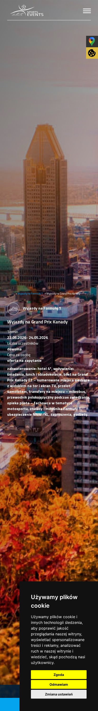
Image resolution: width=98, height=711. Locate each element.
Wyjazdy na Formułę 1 (30, 293)
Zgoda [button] (59, 675)
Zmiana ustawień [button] (59, 694)
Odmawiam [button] (58, 684)
